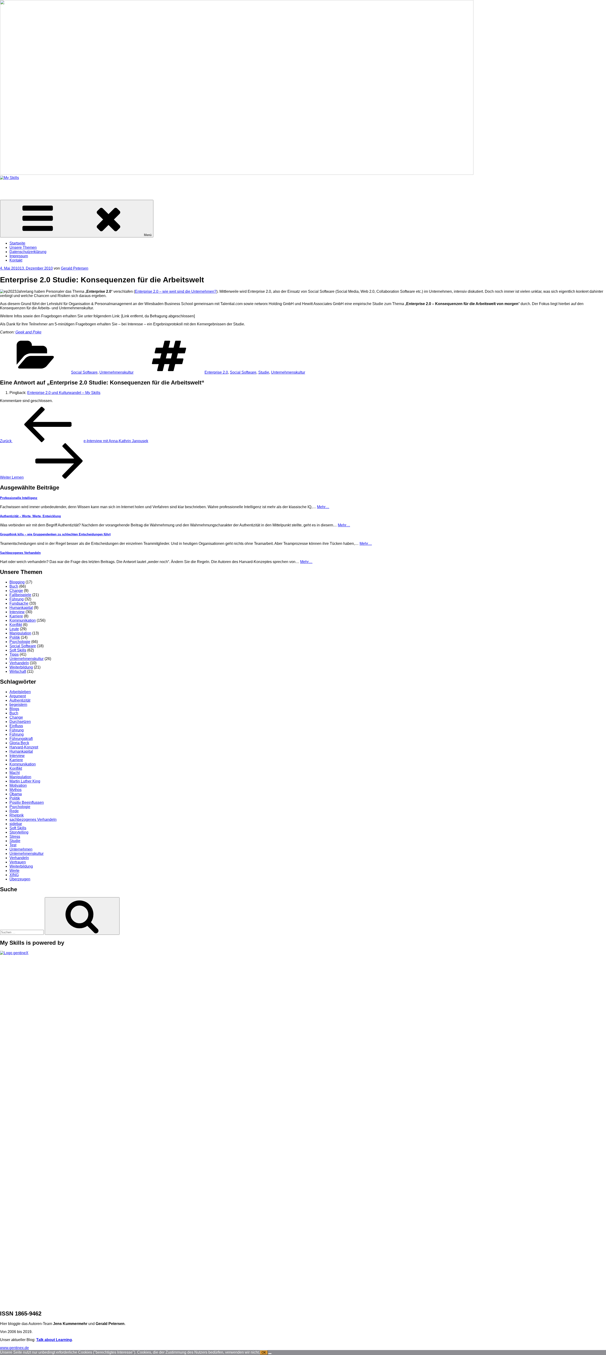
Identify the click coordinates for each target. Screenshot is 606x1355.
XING (14, 875)
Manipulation (20, 633)
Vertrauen (17, 862)
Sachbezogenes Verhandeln (20, 553)
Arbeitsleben (20, 692)
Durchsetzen (20, 722)
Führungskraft (21, 739)
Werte (14, 871)
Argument (17, 696)
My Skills (7, 186)
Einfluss (16, 726)
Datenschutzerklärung (27, 252)
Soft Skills (17, 650)
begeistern (18, 705)
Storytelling (18, 832)
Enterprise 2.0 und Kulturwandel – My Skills (63, 393)
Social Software (84, 372)
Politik (14, 637)
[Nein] (270, 1353)
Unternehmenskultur (116, 372)
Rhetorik (16, 815)
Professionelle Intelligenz (18, 498)
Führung (16, 599)
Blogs (14, 709)
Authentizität (19, 700)
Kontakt (15, 260)
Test (12, 845)
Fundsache (18, 603)
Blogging (17, 582)
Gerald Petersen (74, 268)
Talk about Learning (54, 1340)
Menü (148, 235)
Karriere (16, 616)
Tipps (14, 654)
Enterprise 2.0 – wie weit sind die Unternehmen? (175, 291)
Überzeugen (19, 879)
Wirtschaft (17, 671)
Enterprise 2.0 (216, 372)
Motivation (18, 785)
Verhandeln (19, 663)
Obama (15, 794)
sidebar (15, 824)
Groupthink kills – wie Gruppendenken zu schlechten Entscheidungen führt (55, 534)
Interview (17, 612)
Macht (14, 773)
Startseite (17, 243)
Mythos (15, 790)
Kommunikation (22, 620)
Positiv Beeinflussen (26, 802)
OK (264, 1352)
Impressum (18, 256)
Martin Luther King (24, 781)
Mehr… (323, 507)
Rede (14, 811)
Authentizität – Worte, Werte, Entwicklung (30, 516)
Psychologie (19, 642)
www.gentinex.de (14, 1348)
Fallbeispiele (20, 595)
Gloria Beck (19, 743)
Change (16, 591)
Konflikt (15, 625)
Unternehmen (20, 849)
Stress (14, 837)
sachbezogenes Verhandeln (33, 819)
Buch (13, 586)
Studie (263, 372)
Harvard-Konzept (23, 747)
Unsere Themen (23, 247)
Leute (14, 629)
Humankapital (21, 608)
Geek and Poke (28, 332)
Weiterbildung (21, 667)
